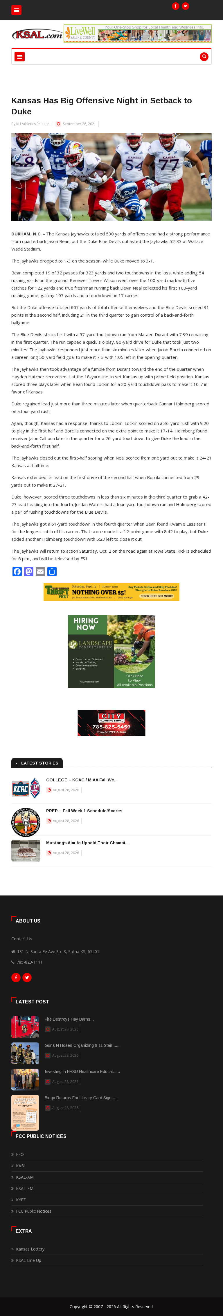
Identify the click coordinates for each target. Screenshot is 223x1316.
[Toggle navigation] (16, 10)
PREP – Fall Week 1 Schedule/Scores (84, 810)
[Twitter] (185, 6)
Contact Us (21, 938)
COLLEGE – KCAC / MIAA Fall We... (82, 780)
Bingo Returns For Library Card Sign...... (81, 1097)
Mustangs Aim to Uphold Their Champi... (87, 842)
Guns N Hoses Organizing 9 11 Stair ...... (83, 1045)
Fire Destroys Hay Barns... (69, 1019)
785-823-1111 (30, 962)
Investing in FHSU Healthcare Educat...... (82, 1071)
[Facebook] (175, 6)
